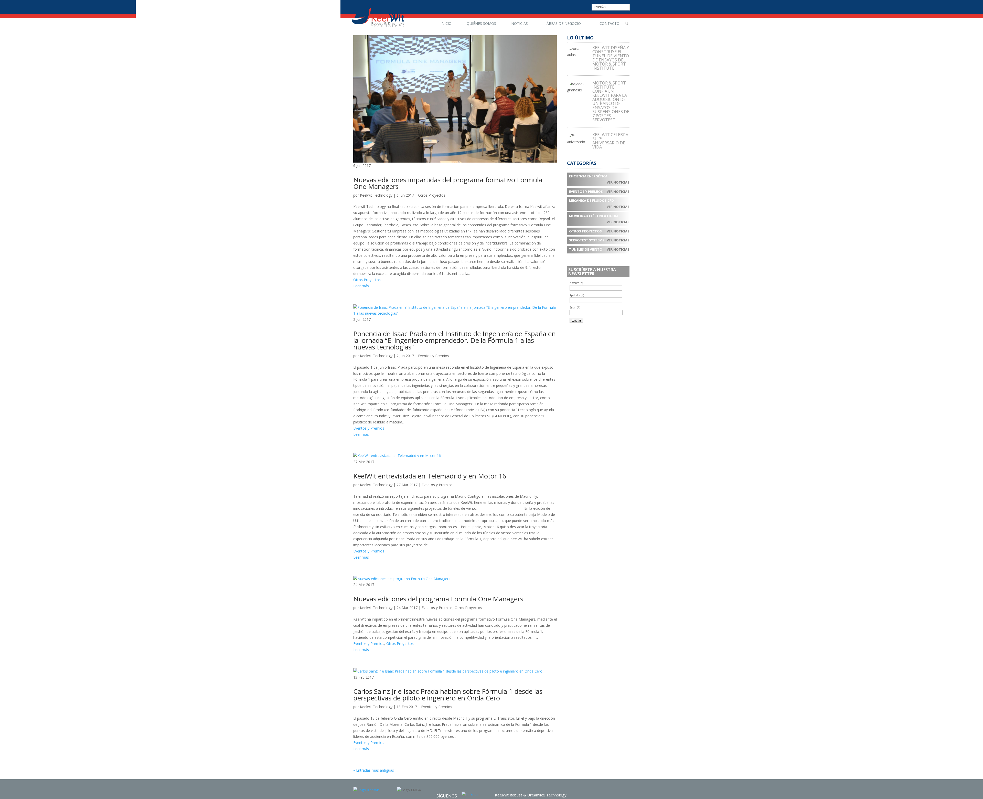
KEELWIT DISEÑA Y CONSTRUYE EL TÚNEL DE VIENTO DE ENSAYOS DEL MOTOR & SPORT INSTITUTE (610, 58)
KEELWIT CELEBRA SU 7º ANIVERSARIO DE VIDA (610, 141)
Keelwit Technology (376, 195)
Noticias (519, 23)
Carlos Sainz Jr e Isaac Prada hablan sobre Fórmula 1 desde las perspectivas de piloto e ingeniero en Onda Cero (447, 694)
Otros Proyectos (431, 195)
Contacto (609, 23)
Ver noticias (618, 182)
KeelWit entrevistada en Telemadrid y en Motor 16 (429, 476)
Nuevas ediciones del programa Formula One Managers (438, 598)
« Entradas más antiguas (373, 770)
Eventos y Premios (433, 355)
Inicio (446, 23)
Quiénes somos (481, 23)
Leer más (361, 285)
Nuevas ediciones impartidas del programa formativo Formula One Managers (447, 183)
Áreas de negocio (564, 23)
